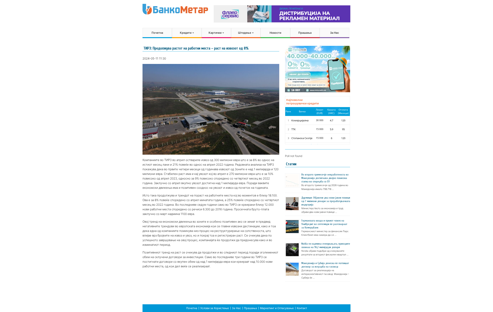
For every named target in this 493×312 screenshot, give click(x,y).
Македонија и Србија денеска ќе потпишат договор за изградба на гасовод (325, 265)
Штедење (245, 32)
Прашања (305, 32)
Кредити (186, 32)
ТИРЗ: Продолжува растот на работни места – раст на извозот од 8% (195, 48)
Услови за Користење (214, 308)
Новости (275, 32)
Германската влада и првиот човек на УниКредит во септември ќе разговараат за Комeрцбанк (324, 224)
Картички (215, 32)
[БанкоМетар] (175, 9)
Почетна (157, 32)
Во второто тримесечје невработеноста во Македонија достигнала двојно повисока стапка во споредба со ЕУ (325, 178)
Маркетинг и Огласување (277, 308)
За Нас (334, 32)
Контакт (302, 308)
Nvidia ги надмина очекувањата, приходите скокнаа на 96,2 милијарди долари (325, 245)
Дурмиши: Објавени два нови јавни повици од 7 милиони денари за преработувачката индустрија (325, 201)
